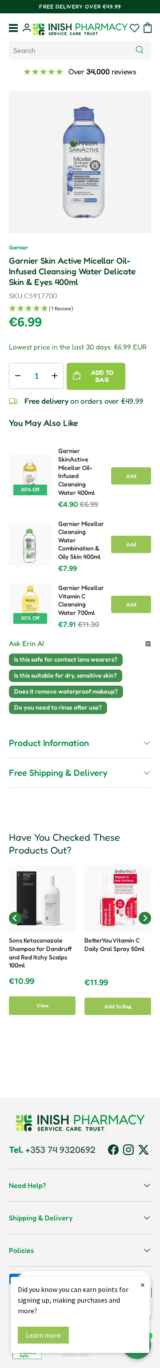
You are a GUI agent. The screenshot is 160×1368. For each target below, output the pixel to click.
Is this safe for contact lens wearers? (65, 659)
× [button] (142, 1284)
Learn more (43, 1335)
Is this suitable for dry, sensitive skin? (65, 675)
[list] (80, 162)
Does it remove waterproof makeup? (66, 691)
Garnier (18, 247)
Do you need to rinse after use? (58, 707)
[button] (147, 27)
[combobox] (80, 50)
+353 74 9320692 (52, 1149)
